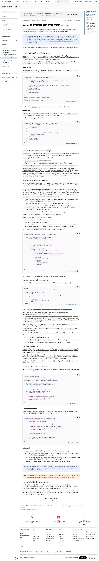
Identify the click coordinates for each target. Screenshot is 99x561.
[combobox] (62, 1)
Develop (4, 6)
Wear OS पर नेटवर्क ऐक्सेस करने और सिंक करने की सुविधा (61, 41)
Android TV (48, 540)
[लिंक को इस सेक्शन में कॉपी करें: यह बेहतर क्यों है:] (31, 448)
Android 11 (61, 545)
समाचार (21, 542)
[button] (8, 20)
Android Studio (88, 1)
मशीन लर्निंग (35, 534)
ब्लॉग (20, 544)
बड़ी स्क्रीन (48, 532)
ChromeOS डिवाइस (50, 536)
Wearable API (34, 486)
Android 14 (61, 538)
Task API (34, 107)
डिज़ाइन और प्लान (26, 1)
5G (33, 542)
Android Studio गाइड (77, 532)
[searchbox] (9, 12)
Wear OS (17, 6)
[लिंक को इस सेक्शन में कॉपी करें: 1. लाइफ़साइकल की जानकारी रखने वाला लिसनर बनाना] (49, 367)
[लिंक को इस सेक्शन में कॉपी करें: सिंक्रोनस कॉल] (31, 111)
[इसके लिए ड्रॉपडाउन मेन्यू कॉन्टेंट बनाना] (42, 1)
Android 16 (61, 534)
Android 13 (61, 540)
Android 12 (61, 542)
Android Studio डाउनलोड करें (78, 538)
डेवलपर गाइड (75, 534)
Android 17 (61, 532)
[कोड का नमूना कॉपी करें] (79, 76)
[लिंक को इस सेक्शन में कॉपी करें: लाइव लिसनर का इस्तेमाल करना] (41, 346)
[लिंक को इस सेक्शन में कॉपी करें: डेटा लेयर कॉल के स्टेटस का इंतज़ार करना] (51, 53)
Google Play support (90, 536)
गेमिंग (34, 532)
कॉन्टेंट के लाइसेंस (37, 505)
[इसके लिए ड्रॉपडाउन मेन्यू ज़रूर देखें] (19, 1)
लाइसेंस (25, 557)
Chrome (43, 551)
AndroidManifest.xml (71, 304)
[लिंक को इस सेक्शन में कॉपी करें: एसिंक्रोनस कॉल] (32, 68)
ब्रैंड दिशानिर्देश (31, 557)
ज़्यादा (46, 1)
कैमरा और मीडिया (36, 538)
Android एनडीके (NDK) (77, 540)
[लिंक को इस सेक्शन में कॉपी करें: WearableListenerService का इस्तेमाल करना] (49, 180)
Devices (11, 6)
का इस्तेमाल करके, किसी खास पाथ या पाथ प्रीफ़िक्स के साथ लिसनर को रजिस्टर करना (50, 491)
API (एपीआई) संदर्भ (76, 536)
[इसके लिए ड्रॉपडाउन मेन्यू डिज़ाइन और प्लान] (31, 1)
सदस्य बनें (83, 557)
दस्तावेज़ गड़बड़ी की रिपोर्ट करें (91, 534)
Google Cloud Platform (59, 551)
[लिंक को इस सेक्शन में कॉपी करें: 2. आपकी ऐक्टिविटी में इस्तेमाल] (38, 409)
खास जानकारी (65, 477)
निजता (34, 540)
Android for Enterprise (24, 535)
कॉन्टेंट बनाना (37, 1)
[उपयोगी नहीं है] (79, 20)
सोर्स (20, 540)
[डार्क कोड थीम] (77, 76)
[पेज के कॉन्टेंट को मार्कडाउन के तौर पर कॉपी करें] (65, 25)
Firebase (49, 551)
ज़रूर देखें (16, 1)
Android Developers (26, 20)
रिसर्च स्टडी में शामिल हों (90, 538)
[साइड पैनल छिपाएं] (16, 558)
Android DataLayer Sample (65, 47)
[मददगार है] (77, 20)
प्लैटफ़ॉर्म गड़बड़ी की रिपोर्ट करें (91, 532)
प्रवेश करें (95, 1)
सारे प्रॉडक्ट (68, 551)
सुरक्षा (21, 537)
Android (21, 533)
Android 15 (61, 536)
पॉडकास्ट (21, 546)
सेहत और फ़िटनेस (36, 536)
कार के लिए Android (50, 538)
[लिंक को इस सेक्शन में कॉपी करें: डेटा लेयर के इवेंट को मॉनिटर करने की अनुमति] (53, 151)
